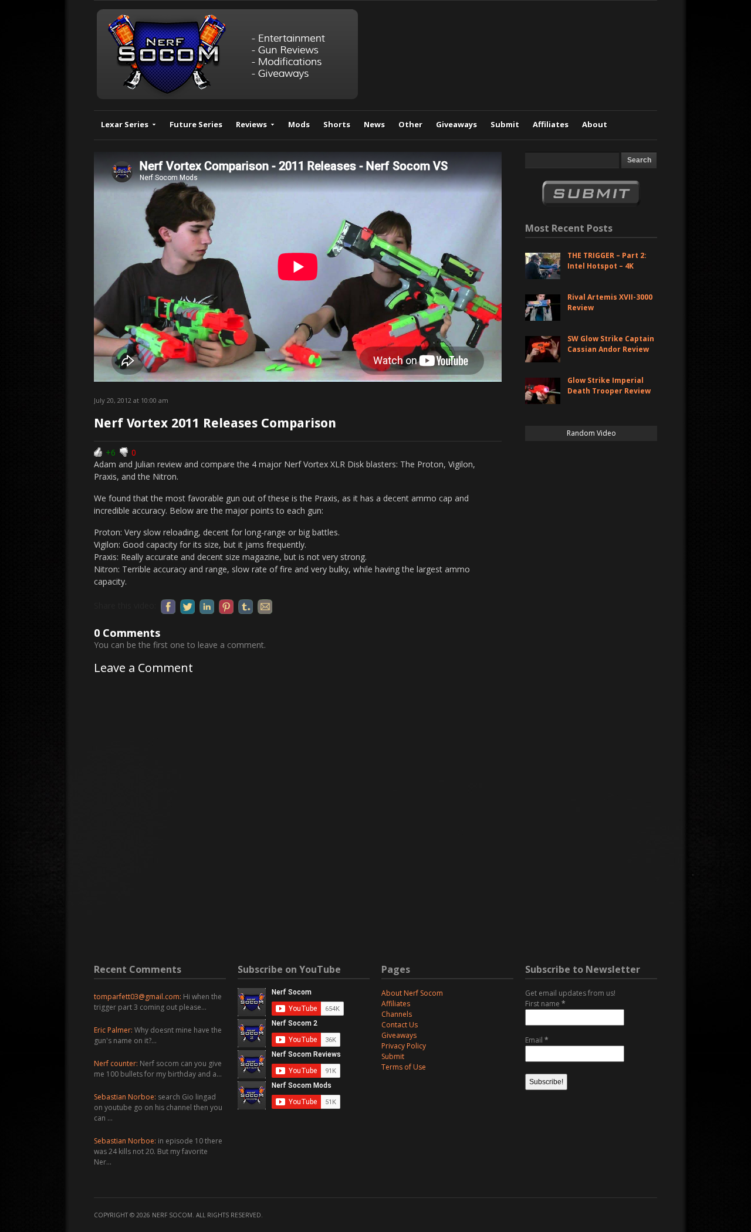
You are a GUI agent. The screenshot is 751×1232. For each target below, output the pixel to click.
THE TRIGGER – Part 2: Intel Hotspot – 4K (607, 260)
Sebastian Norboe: (125, 1097)
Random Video (591, 433)
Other (410, 124)
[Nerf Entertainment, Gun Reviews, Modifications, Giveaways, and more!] (227, 96)
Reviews (251, 124)
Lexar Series (124, 124)
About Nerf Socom (412, 993)
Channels (396, 1014)
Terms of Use (403, 1067)
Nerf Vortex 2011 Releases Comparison (215, 423)
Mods (299, 124)
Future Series (196, 124)
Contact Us (399, 1025)
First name (545, 1004)
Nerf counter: (116, 1063)
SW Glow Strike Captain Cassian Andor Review (610, 344)
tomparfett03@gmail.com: (137, 997)
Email (537, 1040)
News (374, 124)
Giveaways (456, 124)
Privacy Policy (403, 1046)
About (594, 124)
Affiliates (551, 124)
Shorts (336, 124)
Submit (504, 124)
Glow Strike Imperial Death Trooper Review (609, 385)
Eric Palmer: (113, 1030)
